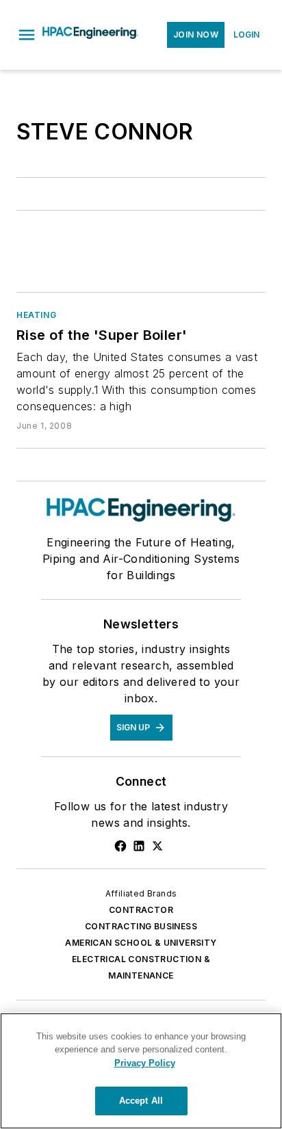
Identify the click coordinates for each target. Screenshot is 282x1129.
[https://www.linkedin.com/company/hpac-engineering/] (139, 846)
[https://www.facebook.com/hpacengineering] (120, 846)
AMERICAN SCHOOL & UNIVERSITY (140, 943)
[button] (26, 35)
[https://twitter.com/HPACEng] (157, 846)
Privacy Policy (144, 1063)
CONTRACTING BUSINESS (141, 926)
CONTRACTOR (141, 910)
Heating (36, 315)
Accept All (141, 1100)
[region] (141, 1071)
